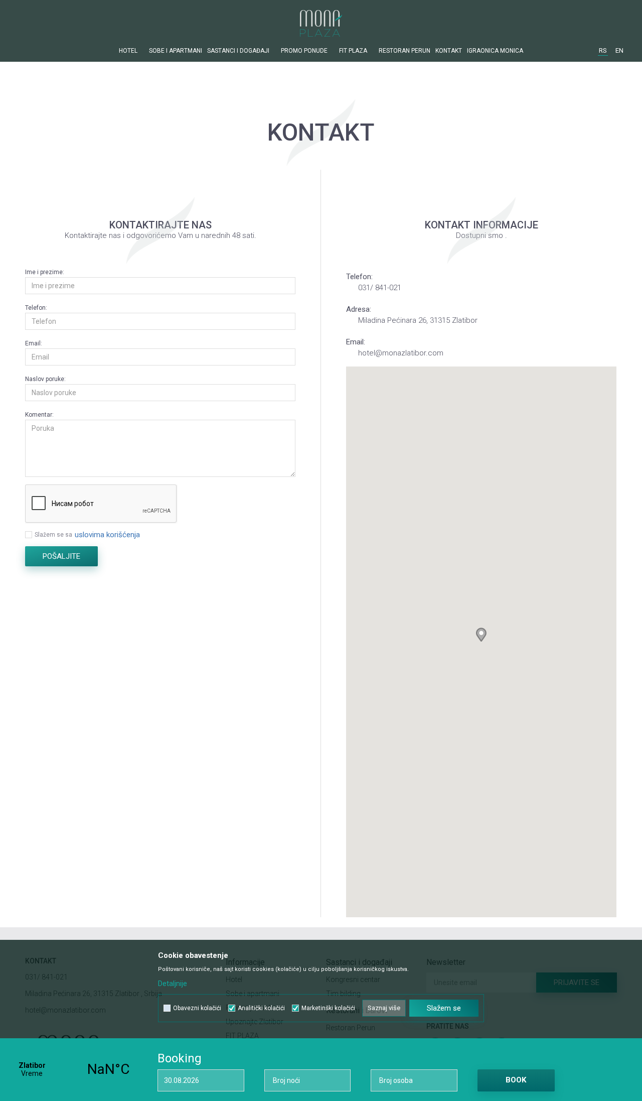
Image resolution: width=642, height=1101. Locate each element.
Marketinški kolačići (328, 1008)
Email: (33, 343)
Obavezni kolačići (197, 1008)
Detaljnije (172, 983)
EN (619, 50)
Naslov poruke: (45, 379)
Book (516, 1079)
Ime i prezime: (44, 272)
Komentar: (39, 414)
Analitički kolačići (261, 1008)
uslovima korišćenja (107, 535)
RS (603, 50)
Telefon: (36, 307)
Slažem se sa (53, 534)
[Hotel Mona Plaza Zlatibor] (321, 23)
